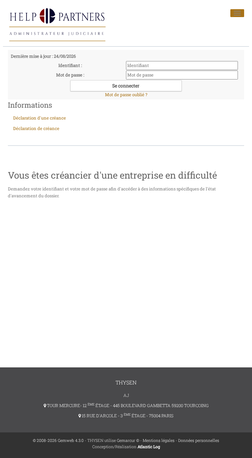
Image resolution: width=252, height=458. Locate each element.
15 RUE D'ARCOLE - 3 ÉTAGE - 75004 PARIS (127, 416)
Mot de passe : (70, 75)
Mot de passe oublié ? (126, 95)
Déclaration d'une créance (39, 118)
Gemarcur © (128, 440)
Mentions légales (159, 440)
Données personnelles (198, 440)
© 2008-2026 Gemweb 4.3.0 (58, 440)
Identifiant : (70, 65)
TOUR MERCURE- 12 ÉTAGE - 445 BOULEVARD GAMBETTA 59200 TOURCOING (127, 405)
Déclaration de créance (36, 128)
